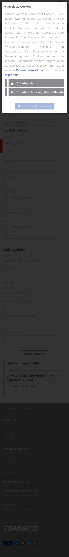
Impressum (12, 75)
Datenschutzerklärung (30, 70)
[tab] (36, 83)
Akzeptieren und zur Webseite (35, 106)
